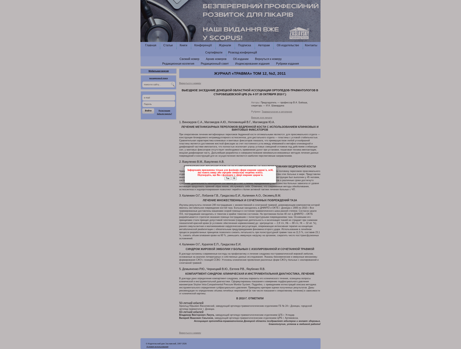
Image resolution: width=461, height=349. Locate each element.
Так (227, 178)
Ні (234, 178)
